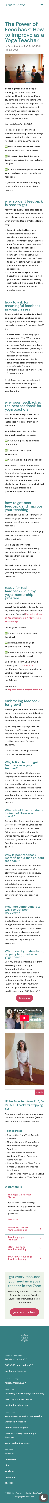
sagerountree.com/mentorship (25, 689)
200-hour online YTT (16, 1359)
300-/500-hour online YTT (19, 1365)
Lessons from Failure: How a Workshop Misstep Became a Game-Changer (22, 1156)
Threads (9, 1482)
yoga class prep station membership (23, 1415)
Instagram (10, 1477)
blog (7, 1465)
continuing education (16, 1405)
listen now (24, 998)
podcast (9, 1453)
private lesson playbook (17, 1427)
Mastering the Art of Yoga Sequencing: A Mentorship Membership (24, 618)
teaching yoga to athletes (18, 1399)
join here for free (24, 1312)
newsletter (10, 1459)
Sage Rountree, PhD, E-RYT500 (24, 46)
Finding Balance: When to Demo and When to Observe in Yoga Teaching (23, 1146)
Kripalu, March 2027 (15, 1382)
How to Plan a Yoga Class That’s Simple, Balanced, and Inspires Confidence (23, 1167)
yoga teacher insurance (17, 1443)
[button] (43, 1498)
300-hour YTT (25, 665)
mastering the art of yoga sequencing (24, 1393)
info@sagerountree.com (24, 1497)
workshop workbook (15, 1421)
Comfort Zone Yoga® (34, 1493)
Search (39, 1092)
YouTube (9, 1471)
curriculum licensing (15, 1371)
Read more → (14, 1219)
